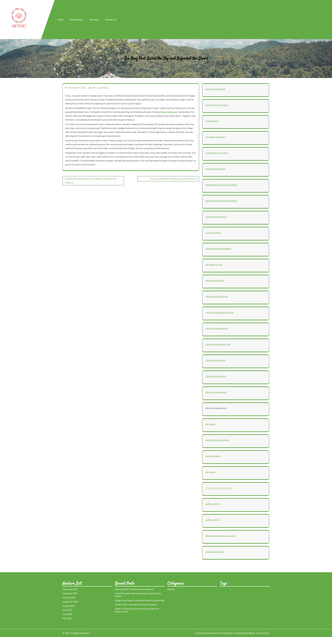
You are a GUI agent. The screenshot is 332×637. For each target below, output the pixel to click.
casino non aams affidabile (218, 248)
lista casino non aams (216, 376)
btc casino (210, 424)
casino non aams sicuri (216, 216)
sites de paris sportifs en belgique (221, 184)
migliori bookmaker (214, 551)
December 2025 (70, 589)
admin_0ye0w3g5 (99, 87)
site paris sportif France (217, 296)
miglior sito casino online (217, 440)
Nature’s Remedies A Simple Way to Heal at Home (174, 178)
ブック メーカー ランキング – (219, 488)
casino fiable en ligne (216, 360)
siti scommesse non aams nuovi (221, 535)
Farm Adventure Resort (206, 633)
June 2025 (67, 614)
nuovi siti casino (213, 232)
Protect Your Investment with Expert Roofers (136, 604)
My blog (171, 589)
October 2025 (69, 597)
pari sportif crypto (214, 264)
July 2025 (67, 610)
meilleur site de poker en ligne (220, 312)
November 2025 (70, 593)
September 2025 (70, 601)
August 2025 (69, 605)
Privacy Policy (76, 19)
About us (94, 19)
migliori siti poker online (217, 328)
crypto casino (212, 120)
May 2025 (67, 618)
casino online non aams (217, 105)
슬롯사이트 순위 (213, 503)
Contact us (110, 19)
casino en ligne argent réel (218, 344)
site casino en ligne (215, 280)
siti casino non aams (215, 136)
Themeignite (226, 633)
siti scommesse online (216, 392)
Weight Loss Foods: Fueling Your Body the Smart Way (139, 600)
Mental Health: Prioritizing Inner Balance (134, 589)
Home (60, 19)
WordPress (250, 633)
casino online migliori (216, 89)
